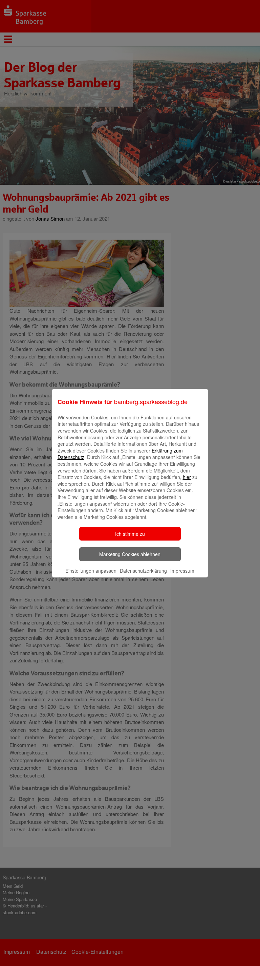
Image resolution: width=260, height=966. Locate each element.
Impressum (182, 570)
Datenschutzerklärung (143, 570)
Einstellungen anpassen (90, 570)
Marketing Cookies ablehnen (129, 554)
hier (187, 477)
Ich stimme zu (130, 533)
